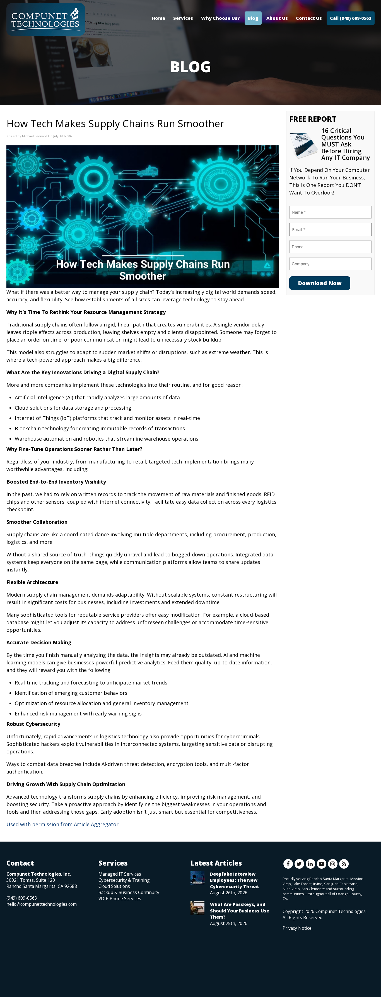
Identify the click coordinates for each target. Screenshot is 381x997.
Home (158, 18)
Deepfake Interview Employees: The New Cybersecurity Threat (234, 880)
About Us (277, 18)
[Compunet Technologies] (45, 19)
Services (183, 18)
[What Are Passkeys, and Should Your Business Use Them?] (197, 908)
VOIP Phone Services (119, 898)
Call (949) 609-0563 (350, 18)
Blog (253, 18)
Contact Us (309, 18)
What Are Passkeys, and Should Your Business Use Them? (239, 910)
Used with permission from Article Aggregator (62, 824)
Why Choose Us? (220, 18)
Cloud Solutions (114, 886)
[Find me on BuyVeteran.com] (295, 956)
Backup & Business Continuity (128, 892)
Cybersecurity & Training (124, 880)
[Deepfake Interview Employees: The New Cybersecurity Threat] (197, 878)
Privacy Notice (297, 928)
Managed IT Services (119, 874)
